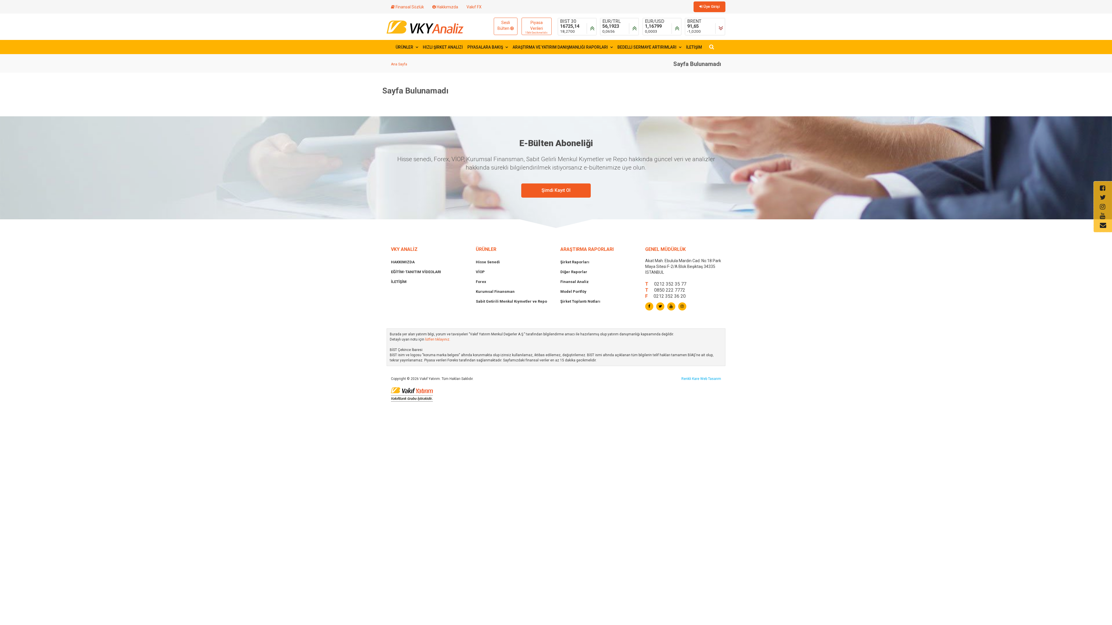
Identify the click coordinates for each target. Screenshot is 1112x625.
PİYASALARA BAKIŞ (485, 47)
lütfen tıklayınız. (437, 339)
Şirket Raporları (574, 262)
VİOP (480, 272)
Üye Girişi (711, 6)
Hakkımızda (447, 7)
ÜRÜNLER (405, 47)
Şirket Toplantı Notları (580, 301)
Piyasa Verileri (536, 27)
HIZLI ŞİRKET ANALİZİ (443, 47)
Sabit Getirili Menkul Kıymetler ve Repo (511, 301)
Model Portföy (573, 291)
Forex (481, 282)
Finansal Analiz (574, 282)
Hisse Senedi (488, 262)
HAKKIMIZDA (403, 262)
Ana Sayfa (399, 64)
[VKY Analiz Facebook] (649, 306)
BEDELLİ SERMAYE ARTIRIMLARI (647, 47)
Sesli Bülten (504, 25)
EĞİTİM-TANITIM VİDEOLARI (416, 272)
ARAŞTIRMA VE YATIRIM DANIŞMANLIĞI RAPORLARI (561, 47)
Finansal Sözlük (409, 7)
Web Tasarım (710, 379)
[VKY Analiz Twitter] (660, 306)
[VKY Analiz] (425, 26)
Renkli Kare (690, 379)
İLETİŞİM (694, 47)
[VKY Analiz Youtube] (671, 306)
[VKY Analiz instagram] (682, 306)
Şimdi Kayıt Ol (556, 190)
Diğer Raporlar (573, 272)
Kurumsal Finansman (495, 291)
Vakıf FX (474, 7)
